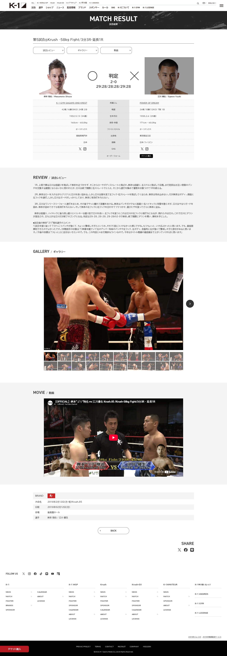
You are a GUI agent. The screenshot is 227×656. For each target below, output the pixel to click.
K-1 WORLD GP (42, 3)
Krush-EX (60, 3)
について (123, 8)
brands (9, 605)
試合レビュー (49, 50)
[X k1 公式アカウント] (23, 573)
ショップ (49, 8)
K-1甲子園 (83, 3)
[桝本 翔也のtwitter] (80, 149)
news (8, 592)
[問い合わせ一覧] (204, 3)
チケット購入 (146, 156)
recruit (122, 646)
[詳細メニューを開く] (221, 5)
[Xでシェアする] (179, 550)
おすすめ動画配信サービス (212, 637)
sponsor (10, 610)
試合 (34, 8)
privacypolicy (83, 646)
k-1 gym (199, 603)
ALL (33, 3)
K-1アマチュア (71, 3)
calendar (42, 592)
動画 (116, 50)
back (114, 530)
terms (98, 646)
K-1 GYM (136, 8)
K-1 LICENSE (148, 8)
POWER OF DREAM (149, 103)
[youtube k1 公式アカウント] (52, 573)
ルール (105, 8)
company (134, 646)
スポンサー (94, 8)
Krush (52, 3)
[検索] (199, 3)
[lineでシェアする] (192, 550)
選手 (41, 8)
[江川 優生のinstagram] (147, 149)
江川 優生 (63, 518)
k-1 (203, 585)
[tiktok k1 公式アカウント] (41, 573)
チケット (14, 649)
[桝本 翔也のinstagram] (84, 149)
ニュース (60, 8)
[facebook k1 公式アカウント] (35, 573)
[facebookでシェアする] (186, 550)
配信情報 (71, 8)
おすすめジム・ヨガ (194, 637)
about (40, 596)
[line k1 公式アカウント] (46, 573)
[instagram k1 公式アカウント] (29, 573)
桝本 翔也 (52, 518)
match (9, 596)
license (41, 601)
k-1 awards (201, 594)
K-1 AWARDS (94, 3)
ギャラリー (82, 50)
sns (113, 8)
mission (147, 646)
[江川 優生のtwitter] (142, 149)
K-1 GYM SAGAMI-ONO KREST (71, 103)
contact (109, 646)
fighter (9, 601)
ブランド (82, 8)
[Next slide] (190, 304)
